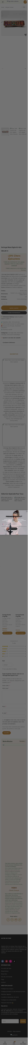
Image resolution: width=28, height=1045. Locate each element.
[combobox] (3, 524)
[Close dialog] (26, 511)
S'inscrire (14, 528)
